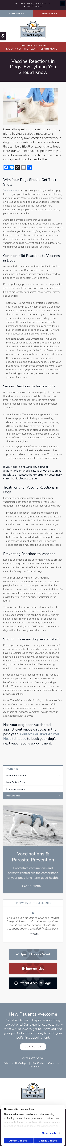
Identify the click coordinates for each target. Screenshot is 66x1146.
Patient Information (16, 775)
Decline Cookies (48, 1140)
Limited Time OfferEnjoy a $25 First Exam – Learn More (31, 47)
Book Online (16, 13)
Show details (48, 1133)
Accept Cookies (18, 1140)
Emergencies (49, 13)
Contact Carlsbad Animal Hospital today (31, 736)
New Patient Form (15, 782)
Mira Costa (38, 1063)
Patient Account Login (35, 983)
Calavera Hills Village (15, 1063)
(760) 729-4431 (34, 6)
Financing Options (15, 789)
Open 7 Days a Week (35, 954)
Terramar (34, 1066)
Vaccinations (10, 190)
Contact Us (33, 1046)
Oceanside (54, 1063)
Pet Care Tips (13, 795)
